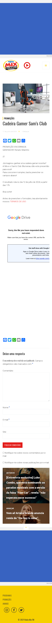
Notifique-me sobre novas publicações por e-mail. (27, 462)
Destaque (26, 131)
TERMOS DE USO (18, 201)
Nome (6, 407)
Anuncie (6, 603)
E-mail (6, 420)
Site (4, 432)
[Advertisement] (26, 29)
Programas (7, 595)
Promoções (9, 118)
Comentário (8, 370)
